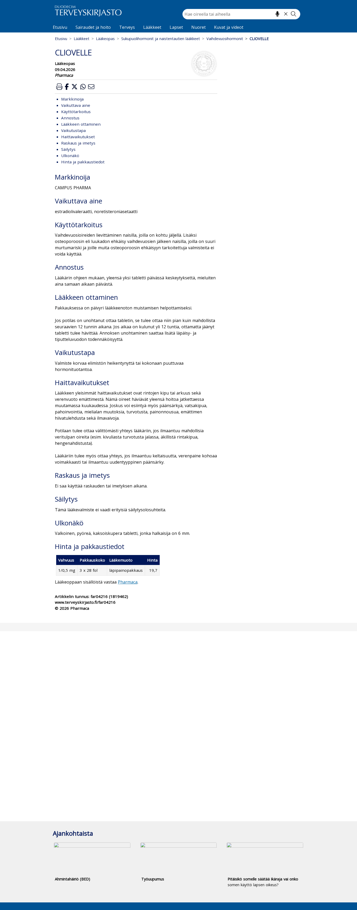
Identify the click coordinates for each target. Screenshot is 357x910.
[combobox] (241, 14)
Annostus (70, 117)
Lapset (176, 27)
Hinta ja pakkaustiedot (83, 161)
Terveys (127, 27)
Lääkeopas (105, 38)
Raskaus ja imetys (78, 143)
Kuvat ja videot (228, 27)
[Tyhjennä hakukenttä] (286, 13)
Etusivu (60, 27)
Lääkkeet (152, 27)
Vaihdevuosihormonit (224, 38)
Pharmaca (127, 582)
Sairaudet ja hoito (93, 27)
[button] (59, 86)
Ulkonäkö (70, 155)
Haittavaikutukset (78, 136)
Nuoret (198, 27)
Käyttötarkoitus (76, 111)
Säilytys (68, 149)
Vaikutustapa (73, 130)
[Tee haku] (293, 13)
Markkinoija (72, 99)
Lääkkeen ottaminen (81, 124)
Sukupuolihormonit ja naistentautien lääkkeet (160, 38)
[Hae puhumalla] (277, 13)
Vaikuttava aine (75, 105)
